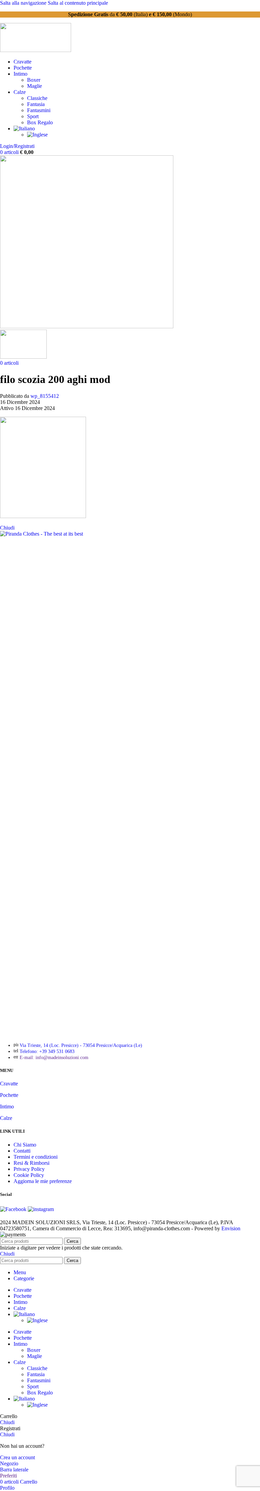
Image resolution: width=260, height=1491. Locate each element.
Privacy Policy (29, 1169)
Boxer (33, 80)
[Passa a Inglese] (37, 134)
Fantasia (36, 104)
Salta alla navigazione (24, 3)
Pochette (9, 1095)
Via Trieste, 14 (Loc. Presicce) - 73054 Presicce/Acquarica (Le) (81, 1045)
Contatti (22, 1151)
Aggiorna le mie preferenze (43, 1181)
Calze (6, 1118)
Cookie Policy (29, 1175)
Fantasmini (38, 110)
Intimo (7, 1106)
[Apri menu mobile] (86, 326)
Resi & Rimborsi (31, 1163)
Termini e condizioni (36, 1157)
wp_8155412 (44, 396)
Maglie (34, 86)
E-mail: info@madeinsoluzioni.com (54, 1057)
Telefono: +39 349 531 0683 (47, 1051)
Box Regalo (40, 122)
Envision (230, 1228)
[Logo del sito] (35, 50)
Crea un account (17, 1457)
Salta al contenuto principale (78, 3)
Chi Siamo (25, 1145)
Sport (33, 116)
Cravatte (9, 1083)
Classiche (37, 98)
